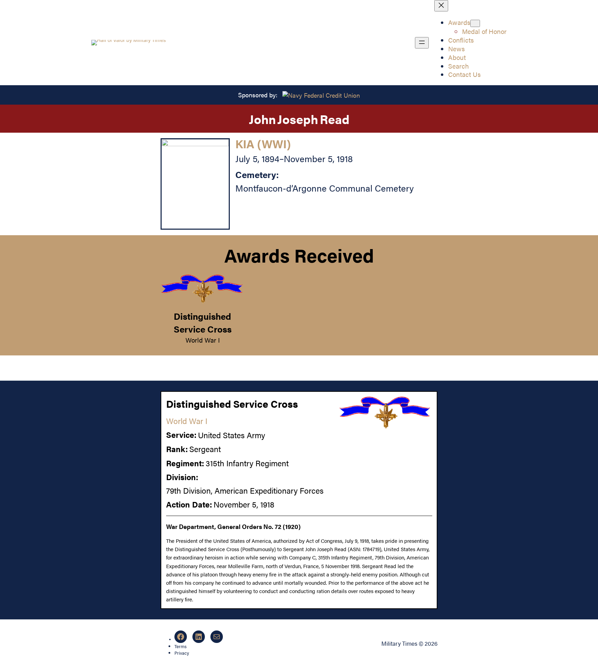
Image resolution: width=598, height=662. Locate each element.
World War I (202, 340)
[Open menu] (422, 42)
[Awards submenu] (475, 23)
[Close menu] (441, 5)
